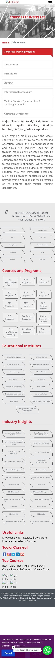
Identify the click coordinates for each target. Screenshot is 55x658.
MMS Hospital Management (14, 521)
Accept (8, 653)
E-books (12, 259)
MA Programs (9, 304)
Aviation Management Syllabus (41, 477)
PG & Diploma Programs (43, 306)
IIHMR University (13, 379)
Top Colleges (42, 330)
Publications (10, 73)
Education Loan (42, 230)
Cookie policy (19, 646)
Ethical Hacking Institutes (41, 452)
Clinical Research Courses (43, 319)
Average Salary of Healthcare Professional (14, 434)
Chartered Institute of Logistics (14, 394)
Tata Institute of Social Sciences (41, 401)
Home (5, 42)
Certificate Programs (26, 317)
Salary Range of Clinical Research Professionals (41, 434)
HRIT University (14, 401)
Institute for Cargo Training (41, 443)
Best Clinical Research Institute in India (14, 443)
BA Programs (9, 294)
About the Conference (16, 113)
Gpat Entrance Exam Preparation (13, 461)
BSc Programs (43, 281)
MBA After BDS (13, 514)
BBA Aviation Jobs (14, 484)
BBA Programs (26, 281)
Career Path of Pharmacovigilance (41, 461)
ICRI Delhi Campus (41, 357)
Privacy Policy (13, 245)
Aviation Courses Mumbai (13, 477)
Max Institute (41, 379)
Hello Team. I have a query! (27, 650)
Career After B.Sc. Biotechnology (13, 499)
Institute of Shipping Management (14, 452)
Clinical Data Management (14, 470)
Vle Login (42, 259)
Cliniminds (14, 507)
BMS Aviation (41, 484)
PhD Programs (9, 317)
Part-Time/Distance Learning (11, 332)
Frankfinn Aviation (41, 507)
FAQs (12, 237)
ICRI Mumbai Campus (13, 364)
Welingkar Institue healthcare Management (27, 409)
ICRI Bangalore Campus (14, 357)
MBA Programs (26, 304)
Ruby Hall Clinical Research (41, 521)
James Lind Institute (41, 394)
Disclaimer (13, 252)
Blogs (42, 252)
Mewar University (41, 372)
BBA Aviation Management (41, 364)
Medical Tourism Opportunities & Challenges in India (22, 103)
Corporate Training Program (19, 51)
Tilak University (41, 386)
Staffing (8, 82)
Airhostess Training (41, 470)
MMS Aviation (41, 514)
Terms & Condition (42, 245)
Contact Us (42, 237)
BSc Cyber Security (13, 492)
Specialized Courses (26, 330)
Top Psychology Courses (10, 282)
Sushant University (14, 372)
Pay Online (12, 230)
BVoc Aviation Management (41, 492)
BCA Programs (26, 294)
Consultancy (11, 64)
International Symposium (18, 91)
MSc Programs (43, 294)
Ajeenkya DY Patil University (14, 386)
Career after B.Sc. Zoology (41, 499)
